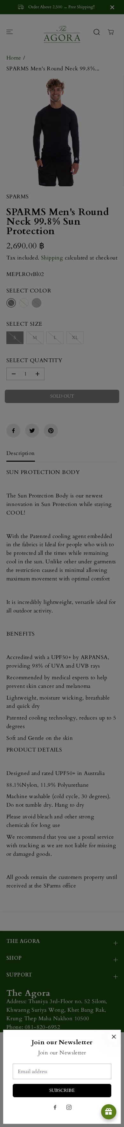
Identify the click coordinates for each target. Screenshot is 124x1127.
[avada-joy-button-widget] (108, 1111)
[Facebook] (55, 1107)
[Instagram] (69, 1107)
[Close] (114, 1037)
